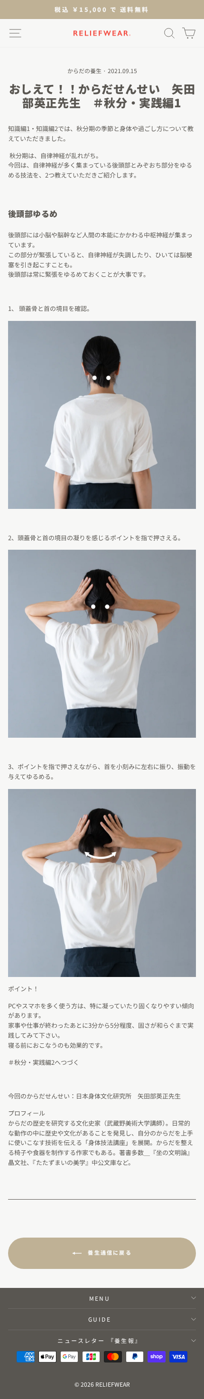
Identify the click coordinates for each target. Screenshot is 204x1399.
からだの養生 (84, 70)
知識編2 (47, 128)
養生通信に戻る (108, 1252)
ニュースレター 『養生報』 (99, 1340)
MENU (100, 1298)
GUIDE (99, 1319)
